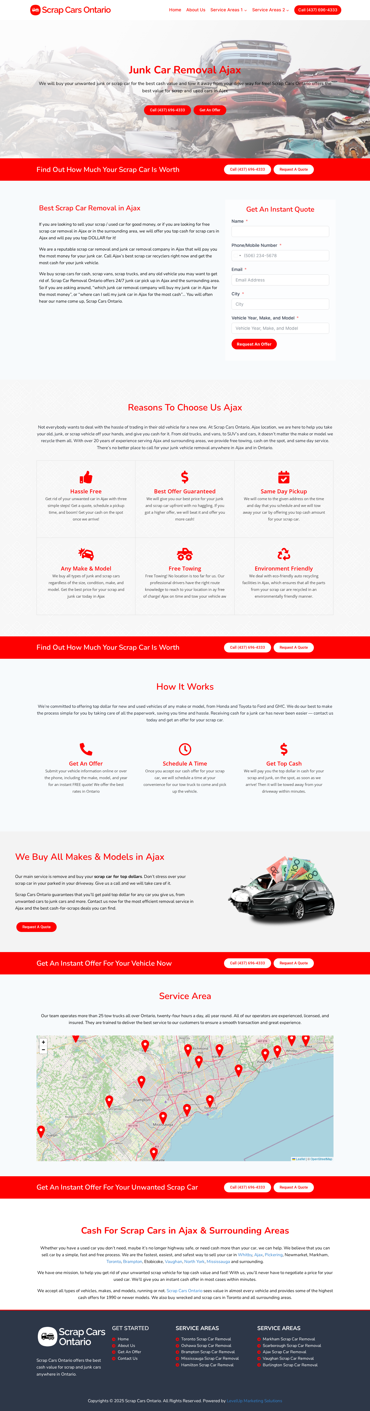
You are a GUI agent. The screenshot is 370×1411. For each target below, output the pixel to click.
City (236, 293)
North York (194, 1261)
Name (238, 221)
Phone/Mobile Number (254, 245)
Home (175, 9)
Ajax (258, 1255)
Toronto (113, 1261)
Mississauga (218, 1261)
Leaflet (300, 1159)
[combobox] (237, 255)
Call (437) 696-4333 (317, 9)
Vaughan (173, 1261)
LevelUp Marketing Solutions (254, 1401)
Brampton (132, 1261)
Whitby (245, 1255)
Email (237, 269)
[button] (43, 1042)
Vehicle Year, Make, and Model (263, 317)
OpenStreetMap (321, 1159)
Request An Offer (254, 344)
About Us (195, 9)
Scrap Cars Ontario (184, 1291)
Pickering (274, 1255)
